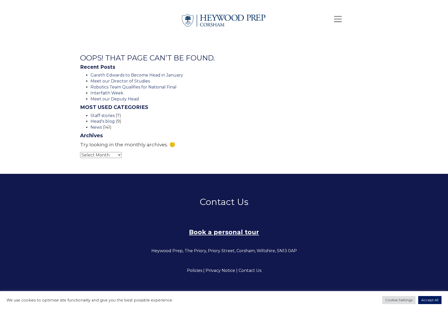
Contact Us (250, 270)
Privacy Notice (220, 270)
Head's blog (102, 121)
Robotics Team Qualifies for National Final (133, 87)
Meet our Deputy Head (114, 99)
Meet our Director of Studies (120, 81)
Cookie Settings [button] (398, 300)
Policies (194, 270)
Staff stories (102, 115)
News (96, 127)
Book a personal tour (224, 232)
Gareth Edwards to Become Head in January (136, 75)
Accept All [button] (429, 300)
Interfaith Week (106, 93)
